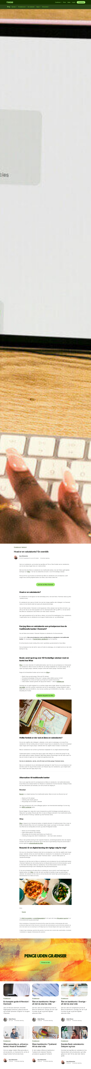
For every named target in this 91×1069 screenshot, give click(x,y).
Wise (28, 571)
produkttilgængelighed (39, 918)
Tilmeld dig (81, 2)
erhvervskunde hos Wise (36, 843)
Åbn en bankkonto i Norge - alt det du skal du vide (44, 1002)
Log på (73, 2)
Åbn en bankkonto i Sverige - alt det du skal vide (74, 1002)
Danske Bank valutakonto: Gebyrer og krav (72, 1045)
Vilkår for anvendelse (26, 918)
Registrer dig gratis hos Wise (45, 695)
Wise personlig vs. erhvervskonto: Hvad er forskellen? (16, 1045)
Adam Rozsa (12, 1019)
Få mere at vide (45, 962)
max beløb (22, 687)
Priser (64, 2)
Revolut (21, 794)
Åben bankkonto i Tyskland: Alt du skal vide (44, 1045)
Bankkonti (24, 547)
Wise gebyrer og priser (62, 918)
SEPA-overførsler (26, 807)
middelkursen (60, 681)
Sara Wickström (23, 556)
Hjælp (68, 2)
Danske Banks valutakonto (40, 639)
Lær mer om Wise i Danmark (45, 584)
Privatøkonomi (17, 547)
